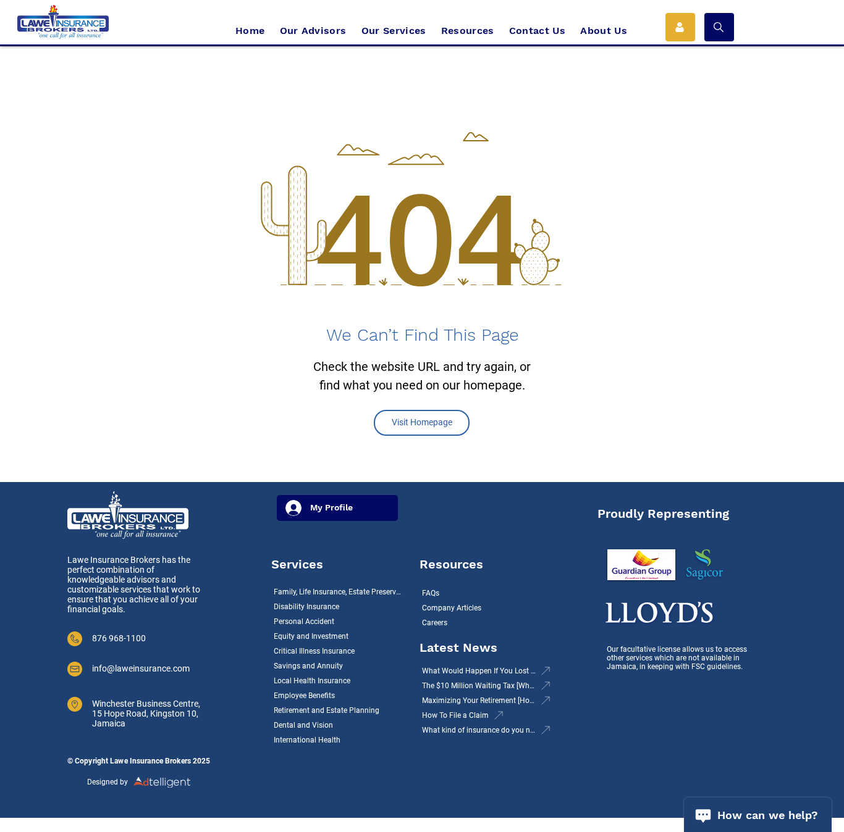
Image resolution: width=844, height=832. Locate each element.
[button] (719, 27)
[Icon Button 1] (680, 27)
